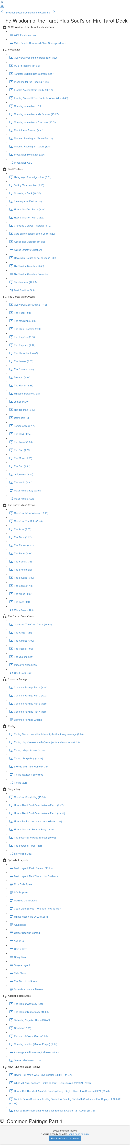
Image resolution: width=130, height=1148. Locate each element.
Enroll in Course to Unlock (65, 1138)
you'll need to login (79, 1134)
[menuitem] (2, 7)
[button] (2, 3)
